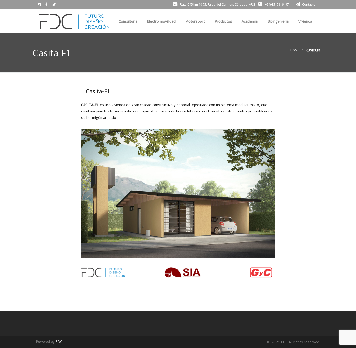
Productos (223, 21)
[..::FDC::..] (74, 20)
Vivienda (304, 21)
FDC (58, 341)
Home (294, 50)
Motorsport (194, 21)
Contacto (308, 4)
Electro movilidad (161, 21)
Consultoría (127, 21)
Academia (249, 21)
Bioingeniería (277, 21)
